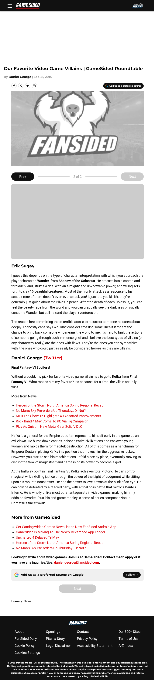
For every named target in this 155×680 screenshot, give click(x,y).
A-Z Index (126, 646)
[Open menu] (10, 5)
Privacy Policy (87, 639)
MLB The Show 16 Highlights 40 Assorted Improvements (58, 416)
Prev (22, 177)
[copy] (34, 85)
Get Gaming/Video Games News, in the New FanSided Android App (66, 527)
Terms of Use (129, 639)
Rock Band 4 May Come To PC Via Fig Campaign (52, 421)
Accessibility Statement (94, 646)
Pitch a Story (55, 639)
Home (15, 601)
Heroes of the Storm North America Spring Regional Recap (59, 405)
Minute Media (24, 662)
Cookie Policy (25, 646)
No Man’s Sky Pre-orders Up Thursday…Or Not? (51, 411)
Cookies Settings (27, 653)
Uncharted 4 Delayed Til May (37, 537)
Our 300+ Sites (129, 632)
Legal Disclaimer (58, 646)
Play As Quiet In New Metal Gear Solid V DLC (49, 427)
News (27, 601)
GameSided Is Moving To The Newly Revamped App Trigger (60, 532)
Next (132, 177)
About (19, 632)
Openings (53, 632)
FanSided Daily (26, 639)
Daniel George (20, 77)
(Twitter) (52, 357)
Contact (83, 632)
